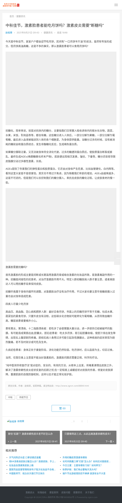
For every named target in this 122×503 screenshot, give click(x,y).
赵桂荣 (9, 32)
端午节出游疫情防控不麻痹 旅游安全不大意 (84, 473)
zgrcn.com (92, 497)
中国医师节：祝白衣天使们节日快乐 (27, 473)
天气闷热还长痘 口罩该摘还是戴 (25, 457)
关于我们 (89, 492)
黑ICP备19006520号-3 (66, 497)
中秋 (10, 397)
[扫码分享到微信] (92, 421)
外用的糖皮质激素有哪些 (75, 457)
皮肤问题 (65, 492)
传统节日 (23, 397)
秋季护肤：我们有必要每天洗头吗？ (80, 469)
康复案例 (53, 492)
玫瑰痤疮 (41, 492)
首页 (12, 16)
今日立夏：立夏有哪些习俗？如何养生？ (83, 465)
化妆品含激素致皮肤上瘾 (21, 465)
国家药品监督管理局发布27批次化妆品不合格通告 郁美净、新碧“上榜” (33, 469)
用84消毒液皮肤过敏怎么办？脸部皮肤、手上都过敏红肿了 (33, 461)
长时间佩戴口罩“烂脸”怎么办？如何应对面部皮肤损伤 (87, 461)
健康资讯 (20, 16)
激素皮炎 (30, 492)
